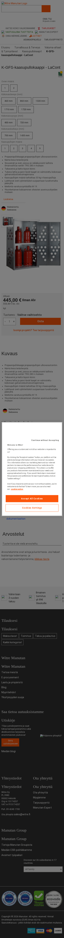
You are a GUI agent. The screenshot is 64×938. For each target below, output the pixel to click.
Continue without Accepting (45, 440)
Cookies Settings (32, 508)
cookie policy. (17, 489)
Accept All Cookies (32, 498)
